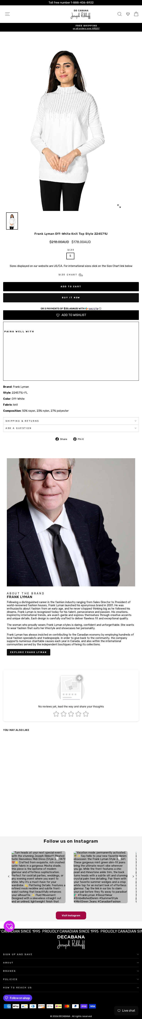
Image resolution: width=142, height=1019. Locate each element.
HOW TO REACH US (17, 987)
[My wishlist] (128, 14)
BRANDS (9, 971)
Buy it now (71, 297)
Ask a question (19, 428)
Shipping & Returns (22, 421)
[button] (71, 308)
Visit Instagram (71, 915)
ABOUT (8, 962)
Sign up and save (18, 954)
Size (71, 250)
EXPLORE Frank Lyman (28, 652)
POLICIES (10, 979)
